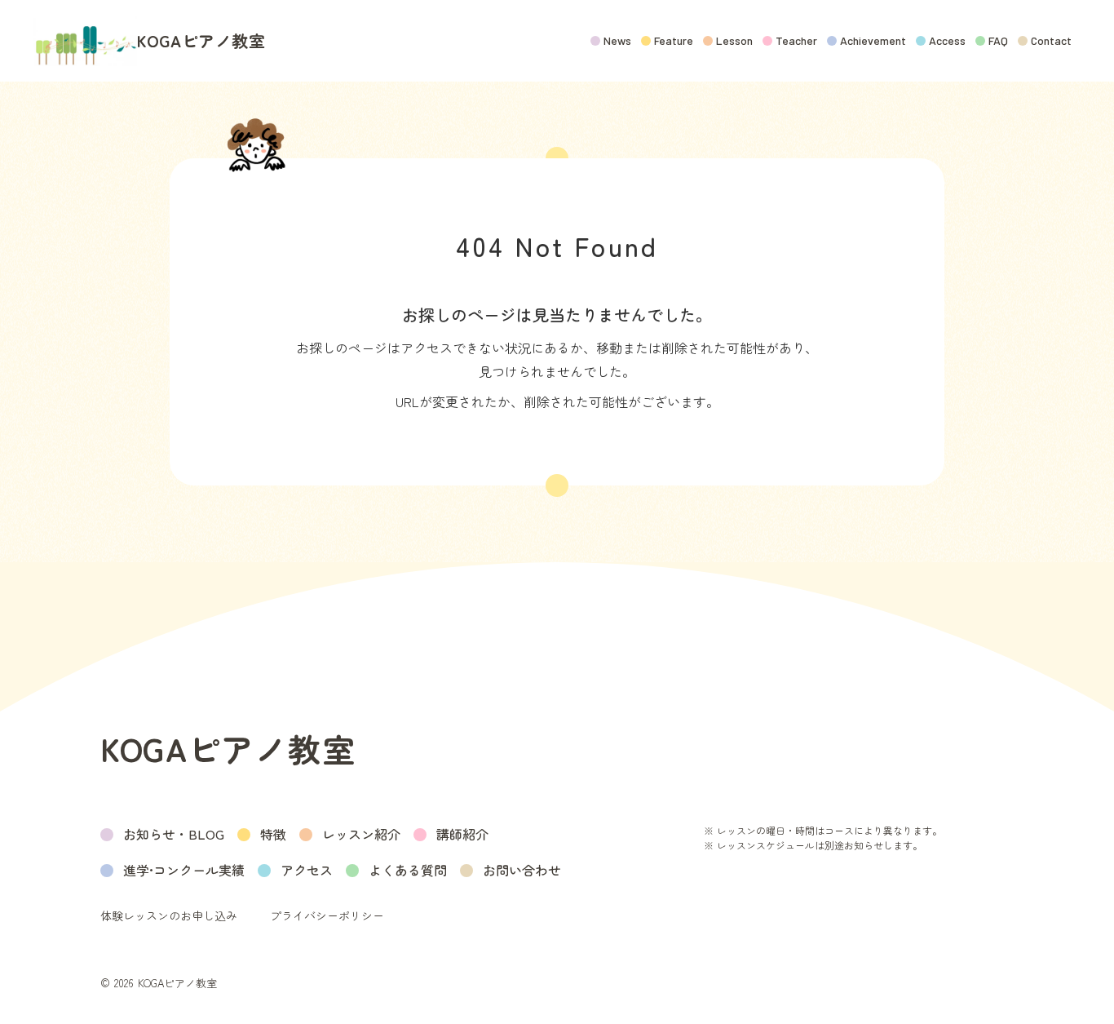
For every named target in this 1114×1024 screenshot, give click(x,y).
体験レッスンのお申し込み (168, 916)
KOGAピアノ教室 (201, 40)
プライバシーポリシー (327, 916)
